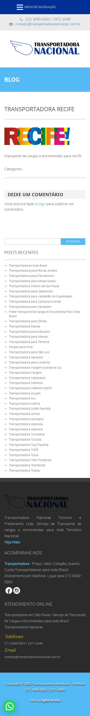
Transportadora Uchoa (24, 414)
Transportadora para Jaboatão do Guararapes (40, 296)
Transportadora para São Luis (29, 352)
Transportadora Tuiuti (23, 455)
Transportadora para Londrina (29, 362)
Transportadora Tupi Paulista (28, 445)
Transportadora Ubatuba (26, 424)
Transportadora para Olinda (28, 321)
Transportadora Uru (22, 398)
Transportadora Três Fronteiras (30, 460)
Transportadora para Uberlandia (31, 291)
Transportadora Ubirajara (26, 419)
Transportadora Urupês (25, 393)
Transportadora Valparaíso (27, 378)
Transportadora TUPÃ (23, 450)
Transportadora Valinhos (26, 383)
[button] (20, 8)
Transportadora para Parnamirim (31, 276)
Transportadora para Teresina (29, 342)
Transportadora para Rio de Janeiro (33, 270)
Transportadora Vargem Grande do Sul (35, 367)
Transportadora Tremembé (27, 465)
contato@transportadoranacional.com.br (48, 24)
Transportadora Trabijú (24, 470)
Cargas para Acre (21, 347)
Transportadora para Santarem (30, 307)
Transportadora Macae (24, 326)
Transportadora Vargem (25, 372)
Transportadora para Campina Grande (35, 301)
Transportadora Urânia (24, 403)
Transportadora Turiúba (25, 439)
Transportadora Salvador (26, 357)
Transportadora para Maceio (28, 336)
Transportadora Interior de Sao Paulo (34, 286)
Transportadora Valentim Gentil (30, 388)
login (42, 203)
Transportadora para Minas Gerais (32, 281)
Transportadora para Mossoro (29, 331)
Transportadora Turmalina (27, 434)
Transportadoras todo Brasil (28, 265)
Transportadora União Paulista (30, 408)
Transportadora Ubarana (26, 429)
